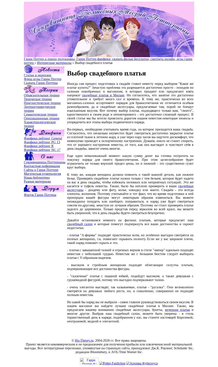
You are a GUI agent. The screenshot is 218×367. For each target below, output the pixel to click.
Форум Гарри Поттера (40, 195)
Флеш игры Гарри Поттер (42, 79)
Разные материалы (37, 181)
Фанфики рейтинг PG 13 (42, 142)
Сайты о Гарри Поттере (41, 170)
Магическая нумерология (42, 174)
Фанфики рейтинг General (43, 138)
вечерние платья (177, 310)
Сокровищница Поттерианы (44, 162)
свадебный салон (80, 224)
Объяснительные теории (42, 95)
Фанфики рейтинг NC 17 (42, 150)
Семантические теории (40, 114)
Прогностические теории (42, 103)
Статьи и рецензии (37, 75)
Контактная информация (42, 166)
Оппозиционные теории (41, 118)
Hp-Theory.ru (84, 340)
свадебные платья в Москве (103, 95)
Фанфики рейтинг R (39, 146)
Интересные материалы (54, 63)
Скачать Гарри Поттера (41, 83)
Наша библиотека (37, 177)
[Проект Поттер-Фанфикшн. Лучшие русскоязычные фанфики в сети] (112, 363)
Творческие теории (38, 99)
